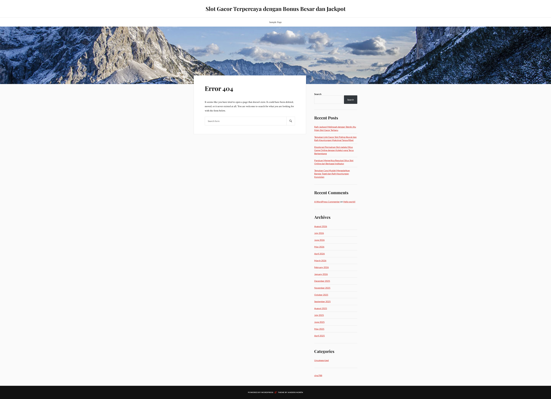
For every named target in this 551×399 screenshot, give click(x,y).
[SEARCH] (290, 121)
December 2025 (322, 281)
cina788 (318, 375)
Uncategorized (321, 360)
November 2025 (322, 287)
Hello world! (349, 201)
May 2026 (319, 246)
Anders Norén (295, 392)
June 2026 (319, 240)
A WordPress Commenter (327, 201)
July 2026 (319, 233)
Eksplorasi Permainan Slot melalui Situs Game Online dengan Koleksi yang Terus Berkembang (334, 150)
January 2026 (321, 274)
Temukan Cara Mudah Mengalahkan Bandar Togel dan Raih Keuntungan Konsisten (332, 173)
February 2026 (321, 267)
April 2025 (319, 335)
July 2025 (319, 315)
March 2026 (320, 260)
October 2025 (321, 294)
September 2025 (322, 301)
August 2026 (320, 226)
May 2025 (319, 328)
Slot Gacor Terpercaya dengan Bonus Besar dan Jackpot (276, 8)
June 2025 (319, 322)
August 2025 (320, 308)
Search (317, 94)
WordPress (267, 392)
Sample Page (275, 22)
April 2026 (319, 253)
